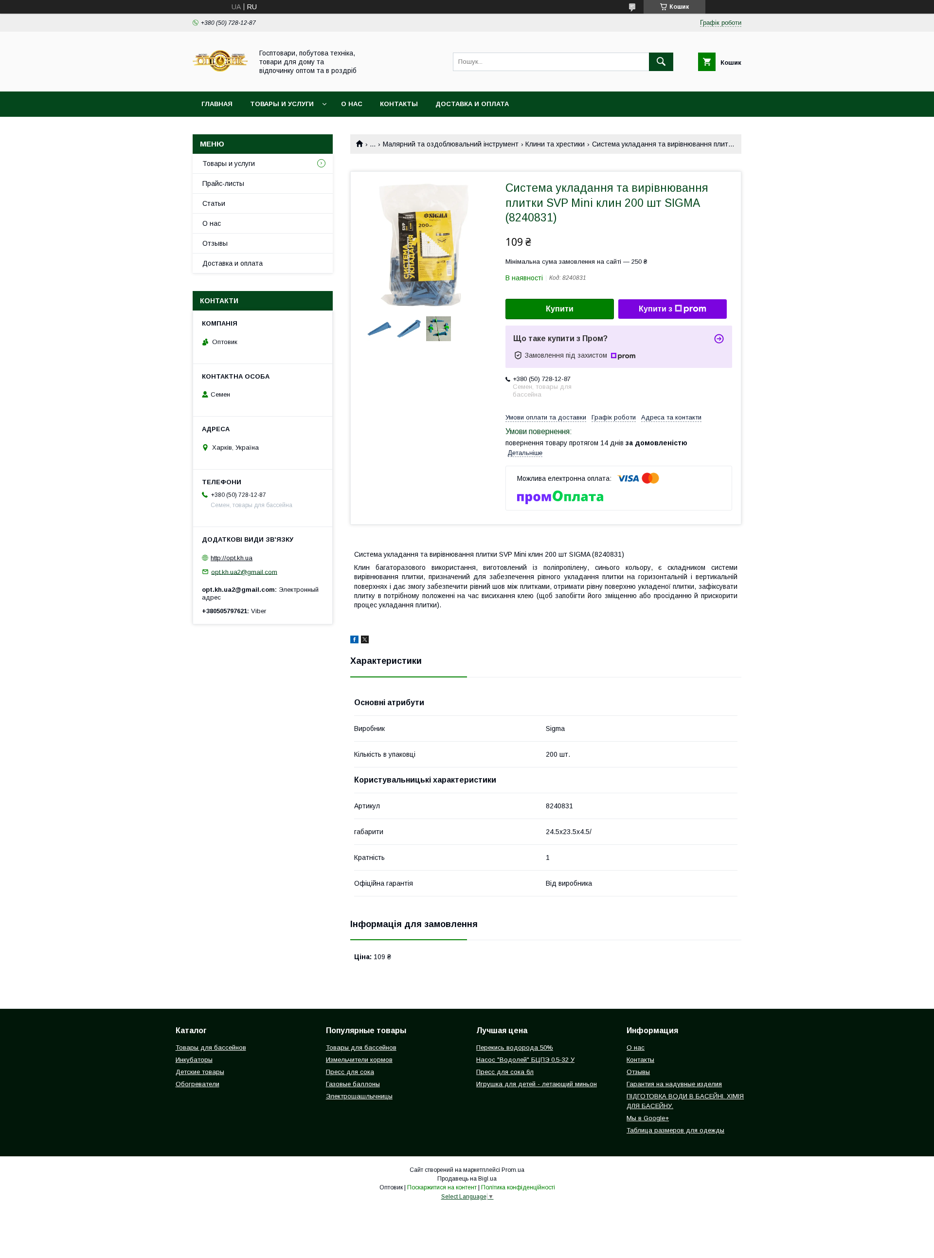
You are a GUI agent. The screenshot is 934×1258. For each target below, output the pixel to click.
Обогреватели (197, 1084)
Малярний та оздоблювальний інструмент (451, 144)
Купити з (655, 309)
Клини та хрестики (555, 144)
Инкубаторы (194, 1059)
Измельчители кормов (359, 1059)
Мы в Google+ (648, 1118)
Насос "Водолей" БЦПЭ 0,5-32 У (525, 1059)
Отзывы (215, 243)
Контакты (399, 104)
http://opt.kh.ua (231, 558)
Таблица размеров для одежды (675, 1130)
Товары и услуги (282, 104)
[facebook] (354, 641)
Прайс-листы (223, 183)
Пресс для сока (350, 1072)
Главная (217, 104)
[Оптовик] (220, 79)
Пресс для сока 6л (505, 1072)
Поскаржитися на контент (442, 1187)
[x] (365, 641)
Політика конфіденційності (518, 1187)
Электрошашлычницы (359, 1096)
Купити (560, 309)
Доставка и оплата (472, 104)
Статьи (213, 203)
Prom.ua (513, 1170)
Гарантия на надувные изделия (674, 1084)
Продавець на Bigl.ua (467, 1178)
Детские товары (200, 1072)
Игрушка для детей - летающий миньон (536, 1084)
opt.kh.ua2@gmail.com (244, 571)
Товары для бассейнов (211, 1047)
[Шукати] (661, 62)
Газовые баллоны (353, 1084)
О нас (351, 104)
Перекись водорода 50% (514, 1047)
